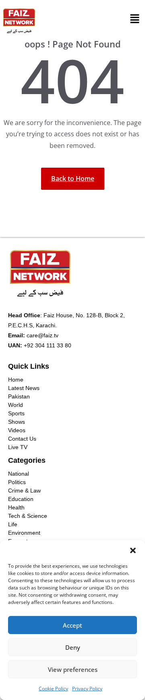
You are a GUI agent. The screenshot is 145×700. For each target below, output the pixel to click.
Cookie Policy (53, 688)
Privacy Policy (87, 688)
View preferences (72, 669)
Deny (72, 647)
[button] (133, 550)
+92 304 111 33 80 (47, 345)
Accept (72, 625)
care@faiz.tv (42, 335)
